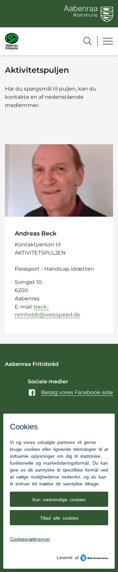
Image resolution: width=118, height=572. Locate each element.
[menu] (108, 41)
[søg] (87, 41)
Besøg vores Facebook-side (77, 392)
